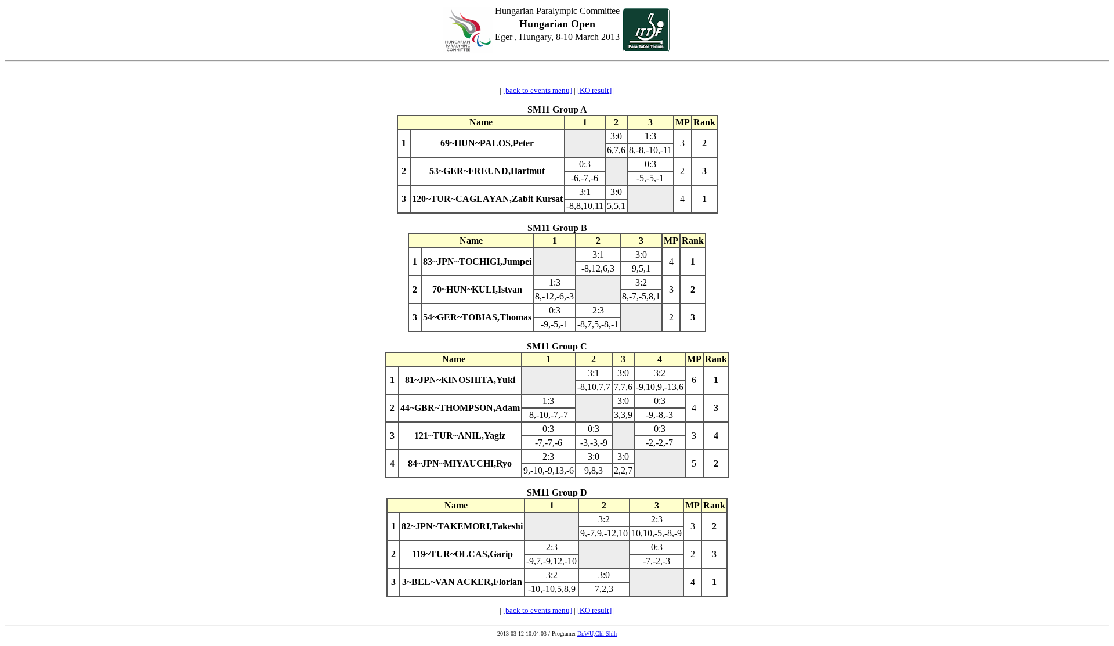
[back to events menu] (537, 90)
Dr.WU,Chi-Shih (597, 633)
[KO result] (594, 90)
